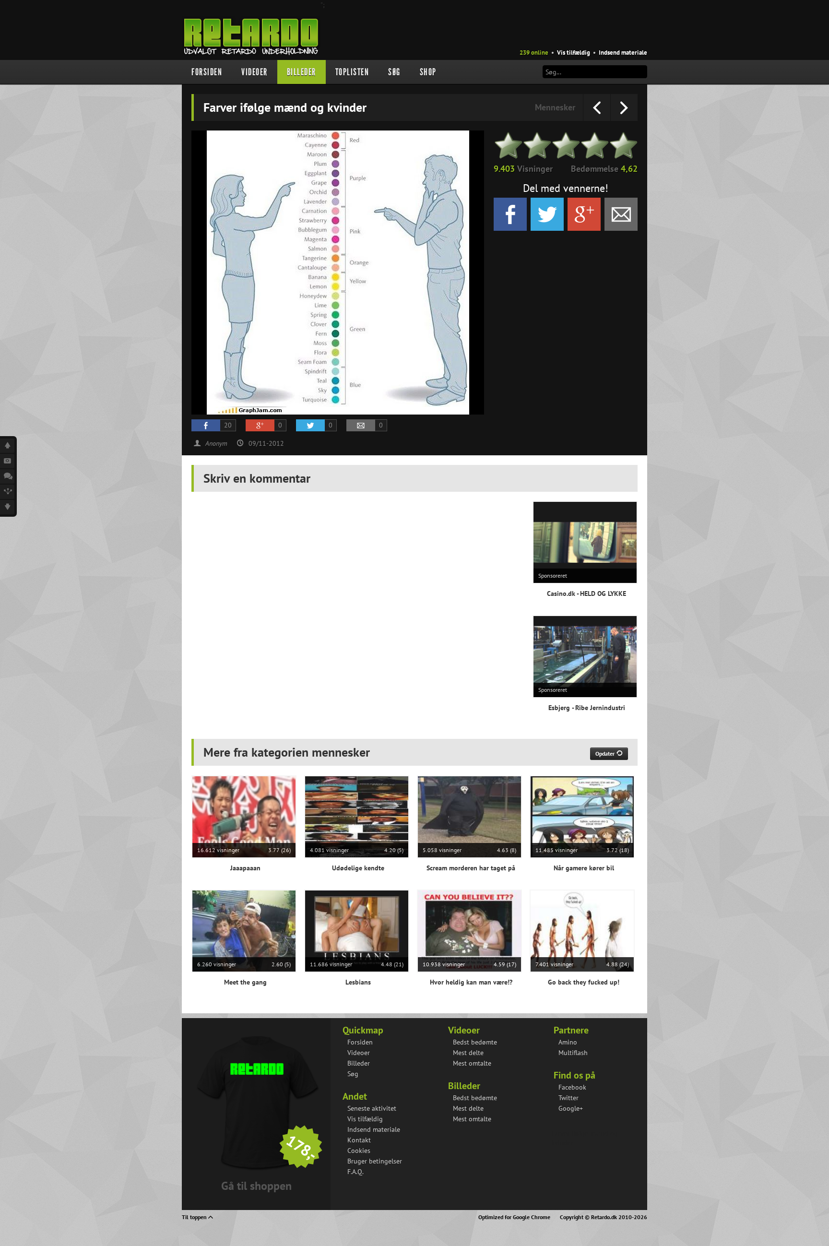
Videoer (254, 72)
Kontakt (359, 1140)
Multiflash (573, 1052)
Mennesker (555, 107)
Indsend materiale (623, 52)
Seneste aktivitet (371, 1108)
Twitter (568, 1097)
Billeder (301, 72)
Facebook (572, 1087)
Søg (394, 72)
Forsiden (206, 72)
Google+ (570, 1108)
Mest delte (468, 1052)
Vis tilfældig (573, 52)
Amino (567, 1042)
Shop (428, 72)
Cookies (358, 1150)
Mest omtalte (472, 1063)
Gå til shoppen (256, 1185)
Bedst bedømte (475, 1042)
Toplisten (352, 72)
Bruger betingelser (374, 1161)
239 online (534, 52)
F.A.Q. (355, 1171)
